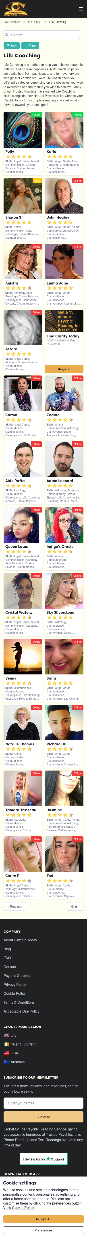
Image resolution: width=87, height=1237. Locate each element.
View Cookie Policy (18, 1207)
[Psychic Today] (16, 9)
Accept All (43, 1219)
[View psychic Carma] (64, 341)
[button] (8, 156)
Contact (10, 966)
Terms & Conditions (19, 1002)
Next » (75, 906)
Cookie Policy (15, 993)
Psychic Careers (17, 975)
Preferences (44, 1230)
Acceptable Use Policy (21, 1011)
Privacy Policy (15, 984)
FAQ (7, 957)
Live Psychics (12, 22)
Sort (14, 45)
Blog (7, 948)
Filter (32, 45)
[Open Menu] (80, 8)
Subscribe (44, 1117)
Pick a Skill (34, 22)
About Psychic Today (20, 939)
